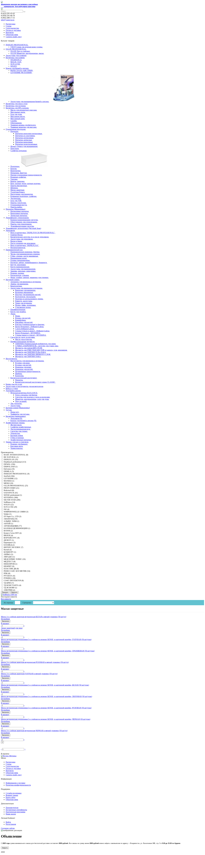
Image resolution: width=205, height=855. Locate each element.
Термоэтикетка (16, 448)
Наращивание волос (18, 258)
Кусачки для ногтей (23, 365)
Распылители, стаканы (19, 275)
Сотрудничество (12, 28)
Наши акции (11, 814)
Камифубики (20, 320)
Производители (12, 808)
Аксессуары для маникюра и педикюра (26, 288)
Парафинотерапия (18, 309)
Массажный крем (17, 119)
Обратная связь (12, 35)
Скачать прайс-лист (14, 37)
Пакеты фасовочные (18, 186)
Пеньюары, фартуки (18, 173)
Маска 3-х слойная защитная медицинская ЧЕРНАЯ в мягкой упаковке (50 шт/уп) (34, 731)
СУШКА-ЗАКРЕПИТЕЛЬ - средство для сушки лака (37, 346)
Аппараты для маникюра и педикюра (25, 282)
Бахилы (13, 169)
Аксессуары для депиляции (21, 239)
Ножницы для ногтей (24, 369)
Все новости (6, 599)
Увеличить (5, 621)
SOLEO (13, 66)
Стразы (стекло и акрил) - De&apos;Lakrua (32, 331)
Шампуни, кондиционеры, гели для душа (32, 399)
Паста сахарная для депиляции (23, 243)
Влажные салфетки (18, 177)
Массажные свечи (18, 112)
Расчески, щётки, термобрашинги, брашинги (28, 263)
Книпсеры (19, 376)
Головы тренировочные (20, 260)
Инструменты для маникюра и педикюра (27, 361)
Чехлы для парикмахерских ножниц (25, 254)
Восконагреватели (18, 248)
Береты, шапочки (17, 181)
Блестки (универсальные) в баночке (30, 324)
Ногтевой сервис (13, 280)
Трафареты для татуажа (20, 414)
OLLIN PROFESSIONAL (16, 49)
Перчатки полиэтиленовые (26, 144)
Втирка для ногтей (23, 318)
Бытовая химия (16, 436)
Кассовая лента (16, 446)
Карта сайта (10, 797)
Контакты (10, 32)
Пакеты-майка (16, 207)
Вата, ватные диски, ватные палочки (25, 183)
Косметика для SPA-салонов (17, 108)
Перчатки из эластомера (25, 136)
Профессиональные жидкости (22, 342)
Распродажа (10, 24)
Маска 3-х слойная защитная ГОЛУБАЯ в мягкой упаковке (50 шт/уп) (29, 674)
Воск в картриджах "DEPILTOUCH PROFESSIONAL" (32, 233)
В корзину (5, 623)
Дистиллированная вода (20, 429)
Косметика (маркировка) (16, 416)
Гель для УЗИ (16, 201)
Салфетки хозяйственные (20, 427)
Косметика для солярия (15, 58)
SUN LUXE (15, 64)
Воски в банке (16, 241)
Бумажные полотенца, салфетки (23, 196)
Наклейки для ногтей (24, 322)
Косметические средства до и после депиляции (29, 237)
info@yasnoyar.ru (7, 20)
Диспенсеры (15, 198)
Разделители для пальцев (25, 297)
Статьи (8, 26)
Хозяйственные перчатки (20, 440)
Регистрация (11, 824)
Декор (13, 314)
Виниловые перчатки (19, 213)
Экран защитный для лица (11, 628)
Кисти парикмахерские (20, 267)
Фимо (17, 316)
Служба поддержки (13, 793)
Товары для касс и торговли (17, 442)
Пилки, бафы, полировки (25, 305)
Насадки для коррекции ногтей (28, 295)
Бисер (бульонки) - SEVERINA (28, 333)
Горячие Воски (16, 235)
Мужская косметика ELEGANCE (24, 393)
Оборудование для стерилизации (24, 222)
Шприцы (14, 188)
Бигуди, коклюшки (18, 265)
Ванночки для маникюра (25, 290)
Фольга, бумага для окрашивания (24, 146)
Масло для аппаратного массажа (23, 110)
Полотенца (15, 166)
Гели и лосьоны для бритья (26, 395)
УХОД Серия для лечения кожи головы (26, 47)
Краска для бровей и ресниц (17, 68)
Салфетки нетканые (18, 151)
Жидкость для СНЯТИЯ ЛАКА (28, 356)
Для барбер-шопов (13, 391)
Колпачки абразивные (24, 292)
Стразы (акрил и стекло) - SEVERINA (30, 335)
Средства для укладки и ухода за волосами (32, 397)
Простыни (14, 148)
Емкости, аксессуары (24, 301)
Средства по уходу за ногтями (22, 337)
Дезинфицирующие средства (22, 226)
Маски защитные (17, 190)
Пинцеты (19, 380)
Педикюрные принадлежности (28, 371)
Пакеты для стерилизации (21, 224)
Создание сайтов (8, 828)
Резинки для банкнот (19, 444)
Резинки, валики (17, 273)
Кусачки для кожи (22, 363)
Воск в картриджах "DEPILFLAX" (24, 245)
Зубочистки (15, 433)
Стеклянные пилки (23, 307)
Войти (8, 822)
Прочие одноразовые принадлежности (26, 175)
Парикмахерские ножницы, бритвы (25, 252)
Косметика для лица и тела (16, 104)
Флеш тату (14, 412)
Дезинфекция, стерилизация (17, 218)
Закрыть (5, 848)
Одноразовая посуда (18, 205)
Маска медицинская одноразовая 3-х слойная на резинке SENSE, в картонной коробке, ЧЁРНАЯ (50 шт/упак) (45, 719)
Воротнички (15, 171)
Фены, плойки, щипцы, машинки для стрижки (29, 277)
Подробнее (5, 619)
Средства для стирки (19, 431)
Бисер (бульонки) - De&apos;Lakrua (29, 327)
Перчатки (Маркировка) (16, 209)
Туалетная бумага (17, 192)
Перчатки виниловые (24, 142)
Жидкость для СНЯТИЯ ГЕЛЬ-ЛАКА (30, 352)
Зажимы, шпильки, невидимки (23, 271)
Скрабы (13, 121)
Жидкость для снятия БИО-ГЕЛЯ (29, 348)
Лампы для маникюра (19, 284)
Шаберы (18, 374)
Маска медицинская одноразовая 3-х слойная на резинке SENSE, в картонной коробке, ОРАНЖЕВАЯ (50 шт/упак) (48, 651)
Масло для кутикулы (23, 339)
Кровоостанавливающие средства (24, 220)
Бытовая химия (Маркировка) (18, 408)
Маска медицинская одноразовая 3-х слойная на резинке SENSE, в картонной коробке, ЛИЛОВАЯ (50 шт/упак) (46, 696)
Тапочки (14, 179)
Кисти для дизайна (18, 312)
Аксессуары (15, 406)
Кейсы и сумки (12, 389)
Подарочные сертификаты (16, 810)
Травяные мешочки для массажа (23, 127)
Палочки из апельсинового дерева (29, 299)
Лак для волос (16, 403)
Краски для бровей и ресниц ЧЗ (23, 421)
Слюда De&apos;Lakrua (24, 329)
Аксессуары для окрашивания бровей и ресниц (29, 101)
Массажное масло (17, 116)
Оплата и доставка (13, 30)
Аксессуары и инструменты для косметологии (24, 386)
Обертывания (16, 123)
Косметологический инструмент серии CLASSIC (35, 382)
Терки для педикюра (23, 303)
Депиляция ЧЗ (16, 418)
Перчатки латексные (23, 140)
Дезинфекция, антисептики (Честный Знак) (23, 228)
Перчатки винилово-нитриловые (28, 134)
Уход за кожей (21, 401)
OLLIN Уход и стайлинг (20, 51)
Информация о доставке (15, 783)
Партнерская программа (15, 812)
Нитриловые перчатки (19, 211)
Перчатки (14, 131)
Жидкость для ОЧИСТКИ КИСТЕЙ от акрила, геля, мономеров (41, 350)
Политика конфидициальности (18, 785)
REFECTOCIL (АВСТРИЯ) (21, 70)
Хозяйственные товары (15, 423)
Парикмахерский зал (14, 250)
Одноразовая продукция (16, 129)
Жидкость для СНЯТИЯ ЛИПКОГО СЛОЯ (33, 354)
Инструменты (11, 359)
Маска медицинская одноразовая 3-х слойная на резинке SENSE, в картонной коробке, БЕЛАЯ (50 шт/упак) (45, 685)
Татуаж (9, 410)
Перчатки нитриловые (24, 138)
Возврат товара (12, 795)
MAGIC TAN (16, 62)
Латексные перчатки (19, 216)
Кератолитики (16, 286)
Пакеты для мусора (18, 203)
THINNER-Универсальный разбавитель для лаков (35, 344)
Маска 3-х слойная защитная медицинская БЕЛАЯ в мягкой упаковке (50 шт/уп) (33, 617)
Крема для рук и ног (14, 384)
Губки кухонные (17, 438)
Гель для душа (16, 114)
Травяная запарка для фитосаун (23, 125)
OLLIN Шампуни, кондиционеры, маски (27, 53)
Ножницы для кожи (23, 367)
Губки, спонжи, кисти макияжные (24, 256)
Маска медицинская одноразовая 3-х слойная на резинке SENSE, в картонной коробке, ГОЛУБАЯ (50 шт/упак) (46, 639)
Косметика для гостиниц (16, 106)
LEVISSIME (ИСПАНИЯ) (21, 73)
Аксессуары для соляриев (16, 55)
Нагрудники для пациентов (21, 194)
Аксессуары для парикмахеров (23, 269)
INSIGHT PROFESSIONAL (17, 45)
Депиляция (10, 230)
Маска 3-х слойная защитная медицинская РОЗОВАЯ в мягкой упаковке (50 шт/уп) (35, 662)
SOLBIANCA (16, 60)
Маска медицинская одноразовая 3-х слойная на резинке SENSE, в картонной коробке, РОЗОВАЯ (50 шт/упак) (46, 708)
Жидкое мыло (16, 425)
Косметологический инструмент (23, 378)
